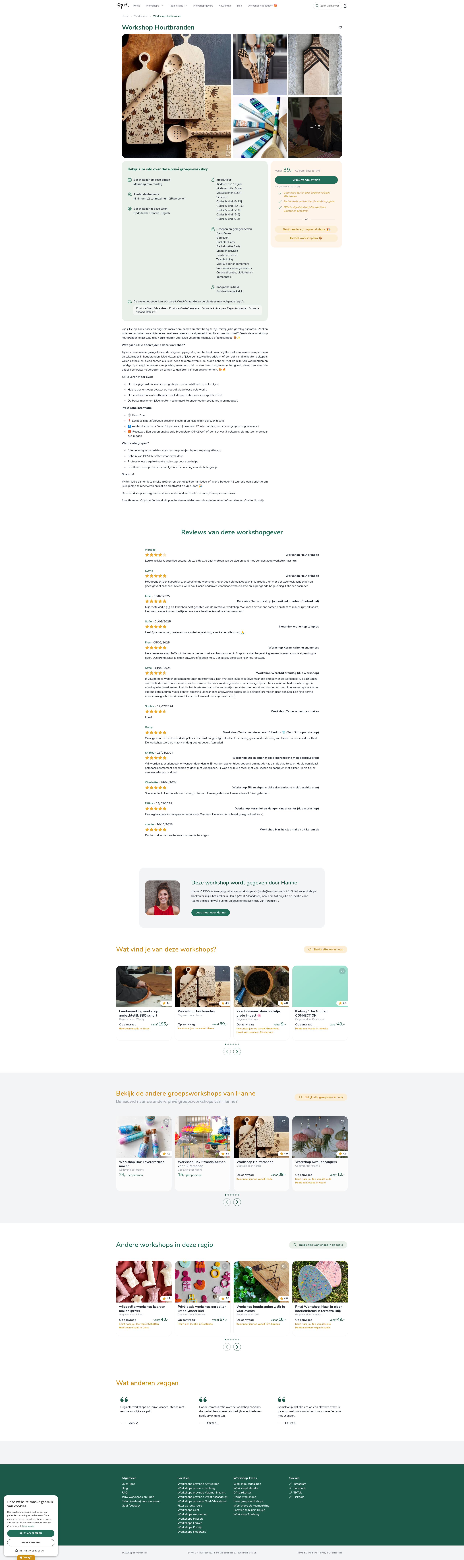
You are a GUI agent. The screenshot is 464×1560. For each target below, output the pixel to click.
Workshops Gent (188, 1510)
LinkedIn (299, 1497)
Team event (176, 5)
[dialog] (31, 1525)
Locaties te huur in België (249, 1510)
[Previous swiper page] (227, 1051)
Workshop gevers (203, 5)
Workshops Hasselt (190, 1519)
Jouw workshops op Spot (138, 1497)
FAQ (125, 1493)
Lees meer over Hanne (210, 913)
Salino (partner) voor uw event (141, 1501)
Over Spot (128, 1484)
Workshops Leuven (190, 1523)
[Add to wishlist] (340, 27)
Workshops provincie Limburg (196, 1488)
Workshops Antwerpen (192, 1514)
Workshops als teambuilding (251, 1506)
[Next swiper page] (237, 1051)
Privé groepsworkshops (248, 1501)
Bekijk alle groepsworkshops (324, 1097)
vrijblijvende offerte (306, 180)
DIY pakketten (242, 1493)
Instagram (300, 1484)
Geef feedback (131, 1506)
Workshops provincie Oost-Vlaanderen (202, 1501)
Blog (239, 5)
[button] (30, 1550)
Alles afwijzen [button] (30, 1542)
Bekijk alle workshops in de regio (321, 1245)
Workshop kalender (245, 1488)
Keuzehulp (225, 5)
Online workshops (244, 1497)
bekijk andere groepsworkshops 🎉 (306, 229)
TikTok (298, 1493)
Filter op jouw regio (190, 1506)
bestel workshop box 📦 (306, 238)
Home (136, 5)
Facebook (300, 1488)
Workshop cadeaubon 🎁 (262, 5)
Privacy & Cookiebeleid (330, 1552)
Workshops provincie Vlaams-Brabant (201, 1493)
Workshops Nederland (192, 1532)
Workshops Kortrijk (190, 1527)
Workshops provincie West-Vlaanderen (202, 1497)
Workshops (152, 5)
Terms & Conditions (307, 1552)
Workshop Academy (246, 1514)
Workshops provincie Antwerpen (198, 1484)
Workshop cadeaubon (247, 1484)
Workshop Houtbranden (167, 16)
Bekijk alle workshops (328, 950)
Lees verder (28, 1526)
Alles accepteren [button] (31, 1533)
